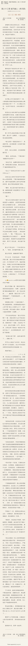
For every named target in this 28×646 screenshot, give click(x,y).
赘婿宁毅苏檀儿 (13, 2)
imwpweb (18, 644)
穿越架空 (6, 2)
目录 (14, 634)
